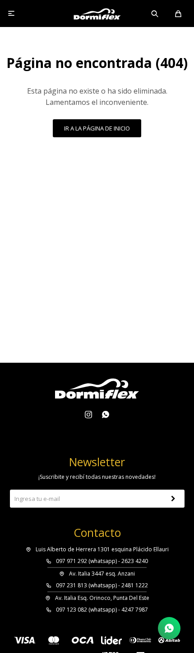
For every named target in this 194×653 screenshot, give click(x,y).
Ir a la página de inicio (97, 128)
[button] (155, 13)
